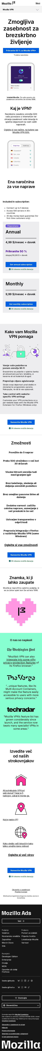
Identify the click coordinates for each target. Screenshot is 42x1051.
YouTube (25, 987)
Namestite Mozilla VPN (21, 422)
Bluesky (18, 980)
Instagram (22, 980)
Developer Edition (10, 956)
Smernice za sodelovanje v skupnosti (15, 1034)
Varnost (25, 943)
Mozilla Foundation (21, 1014)
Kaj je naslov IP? (10, 819)
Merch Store (7, 943)
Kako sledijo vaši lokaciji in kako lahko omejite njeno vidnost (18, 844)
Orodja (5, 963)
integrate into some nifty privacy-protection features (19, 661)
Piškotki (5, 1028)
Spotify (31, 980)
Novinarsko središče (11, 936)
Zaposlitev (6, 939)
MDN (4, 966)
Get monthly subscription (21, 304)
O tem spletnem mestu (10, 1037)
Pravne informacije (8, 1031)
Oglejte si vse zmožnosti (21, 545)
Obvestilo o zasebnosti (21, 890)
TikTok (28, 980)
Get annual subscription (21, 264)
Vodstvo (5, 933)
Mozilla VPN (8, 9)
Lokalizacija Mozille (29, 939)
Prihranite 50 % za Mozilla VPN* (21, 50)
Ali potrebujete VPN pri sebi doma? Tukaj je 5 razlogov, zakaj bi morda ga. (16, 793)
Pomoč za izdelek (29, 933)
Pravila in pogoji (21, 892)
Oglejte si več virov (21, 855)
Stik (3, 946)
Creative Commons (9, 1021)
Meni (38, 3)
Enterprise (6, 960)
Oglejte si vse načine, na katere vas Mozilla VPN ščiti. (21, 131)
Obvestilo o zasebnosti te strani (13, 1025)
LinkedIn (25, 980)
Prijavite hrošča (28, 936)
